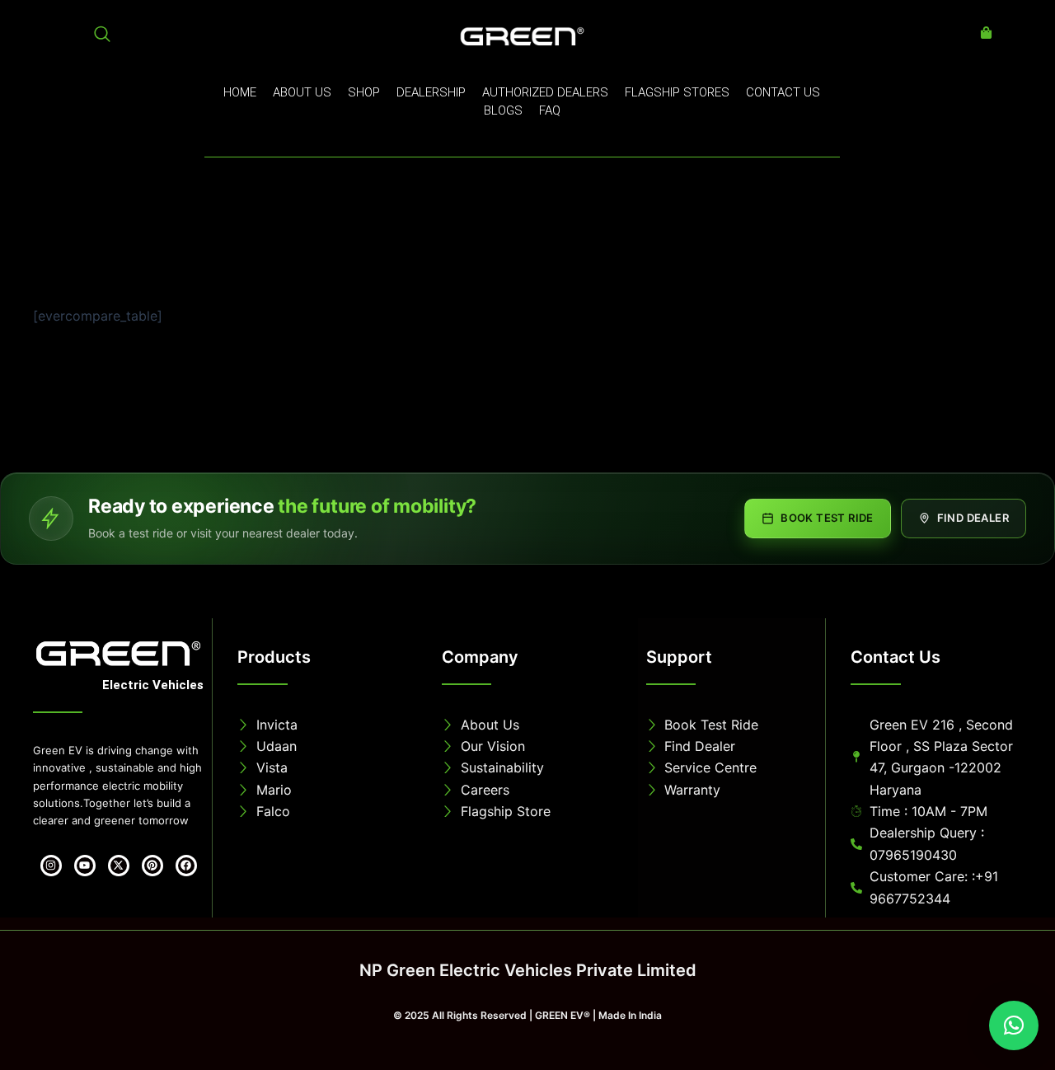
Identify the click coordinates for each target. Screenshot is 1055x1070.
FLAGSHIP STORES (677, 92)
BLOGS (503, 110)
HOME (239, 92)
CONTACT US (783, 92)
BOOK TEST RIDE (827, 517)
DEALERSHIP (431, 92)
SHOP (364, 92)
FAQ (549, 110)
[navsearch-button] (102, 37)
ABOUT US (302, 92)
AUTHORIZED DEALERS (545, 92)
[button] (1014, 1025)
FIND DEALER (973, 517)
